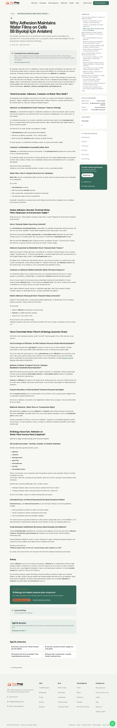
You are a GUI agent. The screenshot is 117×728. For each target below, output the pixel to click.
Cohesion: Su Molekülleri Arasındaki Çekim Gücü (93, 25)
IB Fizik (41, 697)
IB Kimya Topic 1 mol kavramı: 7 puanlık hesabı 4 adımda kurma (58, 655)
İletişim (78, 725)
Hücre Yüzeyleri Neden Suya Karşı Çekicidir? (92, 38)
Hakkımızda (72, 725)
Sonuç (83, 90)
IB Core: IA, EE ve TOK (102, 692)
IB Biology (84, 150)
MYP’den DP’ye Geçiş (83, 707)
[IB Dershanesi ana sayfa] (12, 3)
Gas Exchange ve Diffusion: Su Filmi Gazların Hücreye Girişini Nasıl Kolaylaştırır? (93, 58)
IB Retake (79, 702)
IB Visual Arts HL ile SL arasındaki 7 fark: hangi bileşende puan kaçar (25, 655)
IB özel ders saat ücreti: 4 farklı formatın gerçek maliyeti (24, 648)
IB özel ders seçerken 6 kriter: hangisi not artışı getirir (59, 648)
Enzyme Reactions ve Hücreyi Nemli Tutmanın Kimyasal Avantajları (93, 68)
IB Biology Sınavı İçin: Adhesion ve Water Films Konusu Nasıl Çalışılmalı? (93, 76)
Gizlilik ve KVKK (86, 725)
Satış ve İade (106, 725)
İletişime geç (87, 175)
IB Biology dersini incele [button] (21, 600)
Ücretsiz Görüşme (100, 3)
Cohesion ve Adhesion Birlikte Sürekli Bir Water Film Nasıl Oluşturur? (93, 46)
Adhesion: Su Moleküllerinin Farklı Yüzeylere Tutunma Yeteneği (92, 21)
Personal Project (62, 702)
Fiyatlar (71, 3)
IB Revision (80, 697)
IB (11, 18)
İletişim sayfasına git (89, 186)
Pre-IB (78, 687)
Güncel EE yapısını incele (22, 62)
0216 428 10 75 (13, 697)
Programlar (43, 3)
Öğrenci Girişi (87, 3)
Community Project (63, 707)
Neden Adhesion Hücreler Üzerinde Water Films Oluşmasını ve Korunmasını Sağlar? (92, 34)
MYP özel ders (62, 687)
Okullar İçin (64, 3)
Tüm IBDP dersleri (44, 687)
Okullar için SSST (100, 711)
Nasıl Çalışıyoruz (53, 3)
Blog (77, 3)
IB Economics (85, 154)
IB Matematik (42, 692)
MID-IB (79, 692)
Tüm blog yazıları (17, 667)
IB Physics (84, 141)
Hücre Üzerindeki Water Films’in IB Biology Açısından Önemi (91, 53)
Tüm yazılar (85, 121)
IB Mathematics (86, 137)
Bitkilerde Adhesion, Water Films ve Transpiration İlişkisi (93, 72)
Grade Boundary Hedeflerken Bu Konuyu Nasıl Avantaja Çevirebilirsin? (93, 87)
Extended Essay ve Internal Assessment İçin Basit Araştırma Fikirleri (94, 83)
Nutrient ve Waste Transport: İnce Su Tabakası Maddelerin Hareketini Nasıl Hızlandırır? (93, 64)
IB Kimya (41, 702)
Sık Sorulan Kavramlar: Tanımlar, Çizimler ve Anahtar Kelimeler (92, 80)
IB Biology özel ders (18, 630)
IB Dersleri (34, 3)
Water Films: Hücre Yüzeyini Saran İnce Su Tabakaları (93, 29)
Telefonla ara (87, 182)
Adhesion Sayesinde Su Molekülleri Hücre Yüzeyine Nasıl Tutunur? (93, 42)
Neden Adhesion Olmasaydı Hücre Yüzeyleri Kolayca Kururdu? (92, 50)
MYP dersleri (61, 692)
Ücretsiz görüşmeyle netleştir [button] (41, 600)
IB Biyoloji (42, 707)
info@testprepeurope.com (16, 701)
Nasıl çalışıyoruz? (100, 687)
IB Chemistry (85, 146)
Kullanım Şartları (96, 725)
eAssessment (61, 697)
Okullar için (99, 707)
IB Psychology (86, 158)
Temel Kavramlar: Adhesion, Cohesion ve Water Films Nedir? (93, 17)
